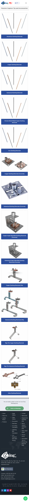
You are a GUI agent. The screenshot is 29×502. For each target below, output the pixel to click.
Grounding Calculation (14, 426)
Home (3, 413)
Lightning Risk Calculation (14, 431)
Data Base (14, 423)
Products (4, 421)
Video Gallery (14, 418)
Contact (24, 413)
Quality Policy (4, 418)
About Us (4, 415)
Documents (15, 421)
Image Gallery (14, 414)
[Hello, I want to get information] (25, 498)
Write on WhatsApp (16, 408)
